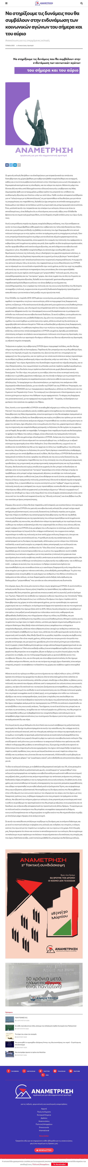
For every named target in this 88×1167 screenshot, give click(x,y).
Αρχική (44, 1109)
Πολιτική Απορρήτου (44, 1124)
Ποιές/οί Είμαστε (44, 1112)
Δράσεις (44, 1118)
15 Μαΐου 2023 (9, 45)
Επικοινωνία (44, 1127)
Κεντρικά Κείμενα (44, 1115)
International (44, 1130)
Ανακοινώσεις (22, 45)
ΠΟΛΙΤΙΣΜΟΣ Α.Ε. (21, 1017)
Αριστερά (30, 45)
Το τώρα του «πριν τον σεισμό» (25, 1034)
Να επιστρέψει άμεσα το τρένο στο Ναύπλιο (30, 1052)
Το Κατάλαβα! (59, 1164)
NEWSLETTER (45, 1150)
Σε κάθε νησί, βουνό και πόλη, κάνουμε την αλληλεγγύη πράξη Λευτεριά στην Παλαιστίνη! (45, 1026)
